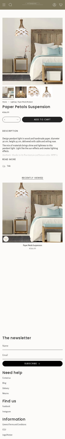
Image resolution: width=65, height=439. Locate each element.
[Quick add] (6, 239)
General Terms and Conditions (14, 425)
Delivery (5, 388)
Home (4, 102)
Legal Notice (7, 435)
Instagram (6, 412)
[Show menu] (4, 4)
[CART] (61, 4)
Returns (5, 393)
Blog (4, 383)
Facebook (6, 406)
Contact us (6, 378)
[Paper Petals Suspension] (32, 212)
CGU (4, 430)
